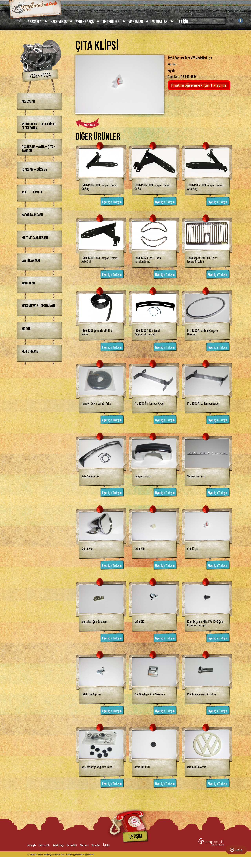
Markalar (135, 21)
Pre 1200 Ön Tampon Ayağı (149, 403)
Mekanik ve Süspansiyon (38, 306)
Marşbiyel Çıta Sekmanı (94, 621)
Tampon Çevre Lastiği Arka (96, 403)
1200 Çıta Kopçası (91, 694)
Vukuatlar (159, 21)
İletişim (182, 21)
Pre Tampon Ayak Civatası (201, 694)
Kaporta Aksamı (32, 215)
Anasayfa (34, 21)
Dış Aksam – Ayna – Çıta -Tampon (38, 148)
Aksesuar (28, 101)
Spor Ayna (87, 548)
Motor (26, 328)
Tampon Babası (142, 476)
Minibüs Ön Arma (196, 766)
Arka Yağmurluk (90, 476)
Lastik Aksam (31, 260)
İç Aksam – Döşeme (34, 169)
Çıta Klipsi (192, 548)
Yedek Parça (85, 21)
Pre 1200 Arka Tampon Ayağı (203, 403)
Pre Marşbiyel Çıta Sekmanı (149, 694)
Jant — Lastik (32, 192)
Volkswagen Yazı (196, 476)
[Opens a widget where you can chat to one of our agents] (236, 850)
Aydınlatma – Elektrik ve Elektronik (39, 126)
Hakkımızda (59, 21)
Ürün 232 (139, 621)
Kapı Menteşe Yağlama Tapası (97, 766)
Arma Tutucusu (142, 766)
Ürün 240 (139, 548)
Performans (30, 351)
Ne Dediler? (111, 21)
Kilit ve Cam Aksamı (35, 237)
